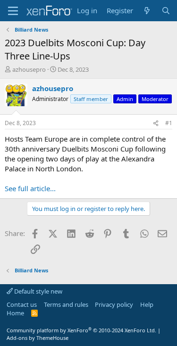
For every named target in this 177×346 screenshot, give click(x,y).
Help (146, 304)
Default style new (37, 291)
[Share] (156, 123)
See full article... (30, 188)
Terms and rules (66, 304)
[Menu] (13, 10)
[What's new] (147, 10)
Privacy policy (114, 304)
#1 (168, 123)
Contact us (22, 304)
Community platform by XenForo (81, 330)
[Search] (166, 10)
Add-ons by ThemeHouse (37, 337)
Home (15, 313)
